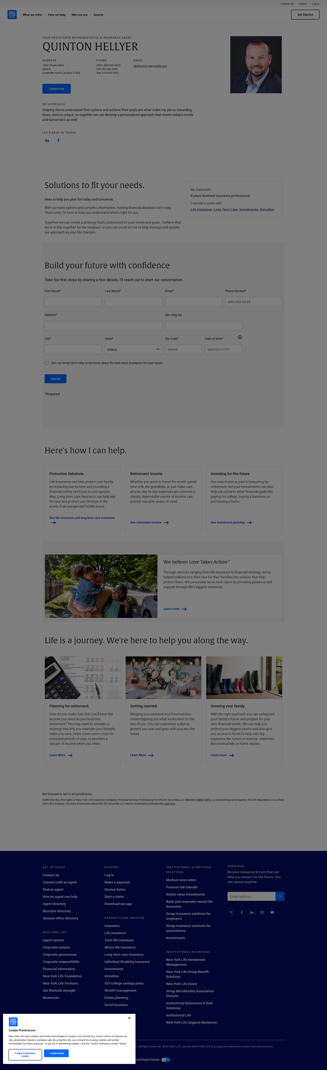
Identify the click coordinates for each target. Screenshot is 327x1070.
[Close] (129, 1018)
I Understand (56, 1053)
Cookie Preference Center (25, 1054)
